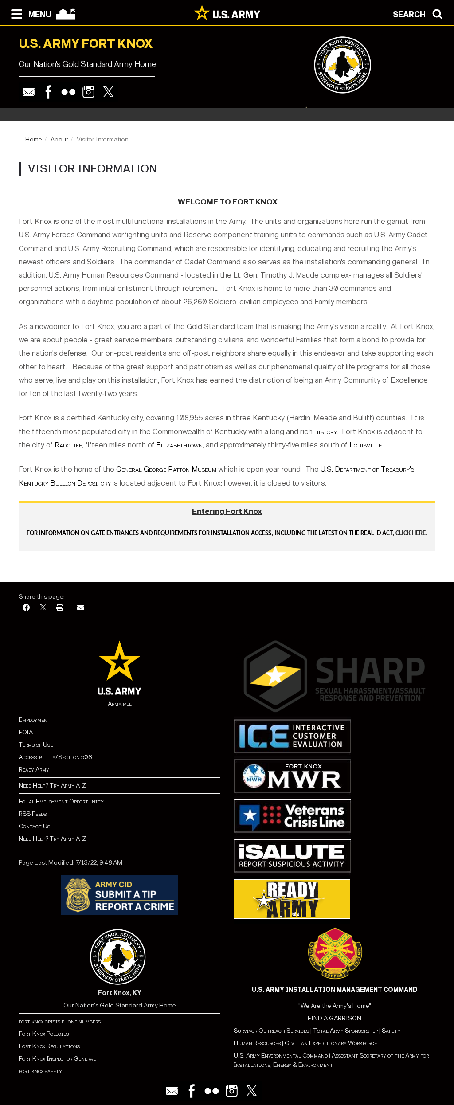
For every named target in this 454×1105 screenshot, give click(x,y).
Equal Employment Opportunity (61, 801)
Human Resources (257, 1043)
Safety (391, 1030)
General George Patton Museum (167, 469)
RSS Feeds (33, 814)
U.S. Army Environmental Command (281, 1055)
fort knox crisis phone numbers (60, 1021)
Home (33, 139)
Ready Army (34, 769)
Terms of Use (36, 744)
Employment (35, 720)
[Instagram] (88, 92)
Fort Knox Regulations (49, 1046)
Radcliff (68, 445)
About (59, 139)
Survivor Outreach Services (271, 1030)
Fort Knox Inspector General (57, 1058)
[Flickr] (68, 92)
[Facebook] (49, 92)
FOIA (26, 732)
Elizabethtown (179, 445)
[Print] (59, 608)
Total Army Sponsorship (345, 1030)
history (325, 431)
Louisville (365, 445)
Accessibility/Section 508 (55, 757)
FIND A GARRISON (334, 1018)
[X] (43, 608)
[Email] (29, 92)
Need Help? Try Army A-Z (52, 785)
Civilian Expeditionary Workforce (331, 1043)
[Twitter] (108, 92)
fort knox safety (40, 1071)
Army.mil (120, 704)
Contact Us (34, 826)
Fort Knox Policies (44, 1034)
